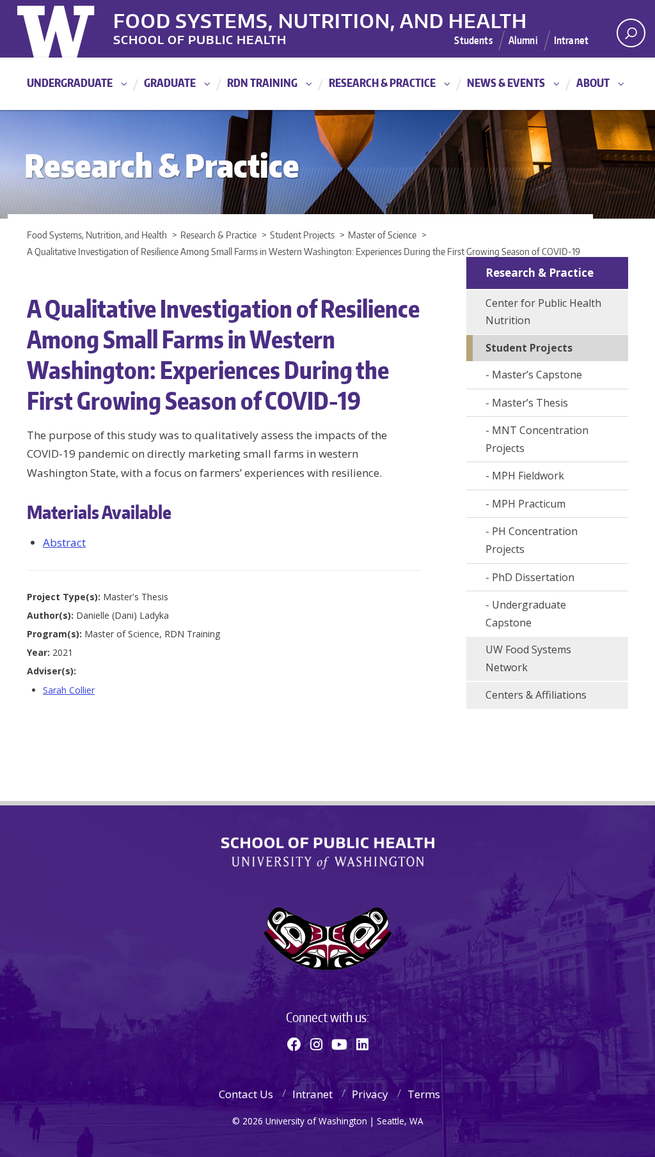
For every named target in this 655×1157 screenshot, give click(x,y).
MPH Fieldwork (528, 476)
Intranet (571, 40)
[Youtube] (339, 1043)
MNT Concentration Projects (536, 439)
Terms (423, 1094)
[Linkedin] (362, 1043)
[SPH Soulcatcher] (327, 938)
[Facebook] (294, 1043)
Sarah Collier (69, 690)
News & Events (506, 82)
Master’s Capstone (537, 375)
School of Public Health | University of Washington (328, 853)
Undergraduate (70, 82)
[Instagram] (316, 1043)
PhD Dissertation (533, 577)
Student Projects (528, 348)
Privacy (370, 1094)
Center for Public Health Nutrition (543, 312)
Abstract (64, 542)
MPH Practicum (528, 504)
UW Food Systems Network (528, 658)
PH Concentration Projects (531, 540)
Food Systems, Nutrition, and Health (320, 18)
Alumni (523, 40)
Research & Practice (382, 82)
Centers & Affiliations (536, 695)
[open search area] (631, 33)
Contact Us (246, 1094)
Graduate (170, 82)
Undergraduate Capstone (525, 614)
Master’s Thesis (530, 403)
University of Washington (69, 29)
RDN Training (262, 82)
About (593, 82)
